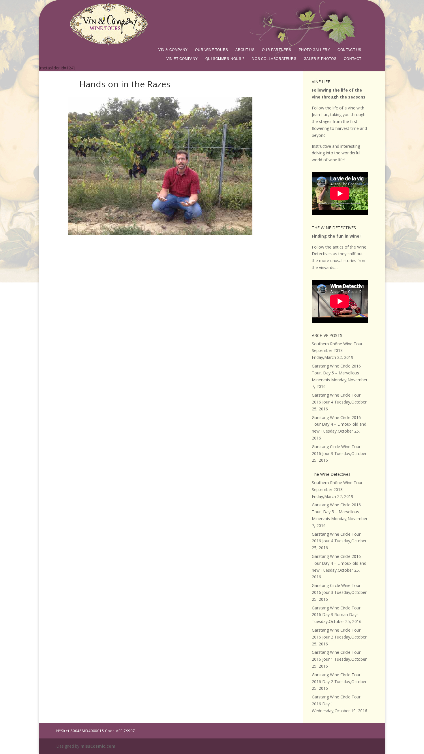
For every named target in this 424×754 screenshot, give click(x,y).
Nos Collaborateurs (274, 59)
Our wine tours (211, 50)
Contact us (349, 50)
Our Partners (276, 50)
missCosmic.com (97, 746)
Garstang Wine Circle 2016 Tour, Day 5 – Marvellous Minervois (336, 372)
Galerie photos (320, 59)
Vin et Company (182, 59)
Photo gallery (314, 50)
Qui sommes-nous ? (225, 59)
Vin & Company (173, 50)
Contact (352, 59)
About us (244, 50)
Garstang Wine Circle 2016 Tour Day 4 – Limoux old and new (339, 424)
